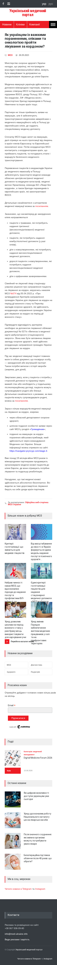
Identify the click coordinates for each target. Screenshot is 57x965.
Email (12, 705)
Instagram (40, 889)
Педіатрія (35, 672)
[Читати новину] (15, 532)
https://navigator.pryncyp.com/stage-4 (28, 451)
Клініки (20, 24)
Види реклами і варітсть (17, 939)
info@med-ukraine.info (16, 934)
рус (51, 3)
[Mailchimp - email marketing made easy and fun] (20, 728)
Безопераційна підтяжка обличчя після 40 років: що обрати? (38, 858)
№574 (13, 293)
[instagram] (8, 3)
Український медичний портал (29, 950)
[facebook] (3, 3)
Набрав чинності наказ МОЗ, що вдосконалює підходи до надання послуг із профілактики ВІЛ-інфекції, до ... (15, 592)
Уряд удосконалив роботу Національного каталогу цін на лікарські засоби (37, 816)
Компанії (34, 24)
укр (44, 3)
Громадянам (37, 429)
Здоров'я (11, 672)
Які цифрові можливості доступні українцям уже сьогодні (36, 796)
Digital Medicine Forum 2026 (38, 757)
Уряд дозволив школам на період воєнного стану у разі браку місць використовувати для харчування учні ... (15, 631)
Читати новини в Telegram (18, 889)
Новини (7, 24)
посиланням (41, 206)
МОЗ (10, 55)
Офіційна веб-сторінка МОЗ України (28, 503)
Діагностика (36, 665)
